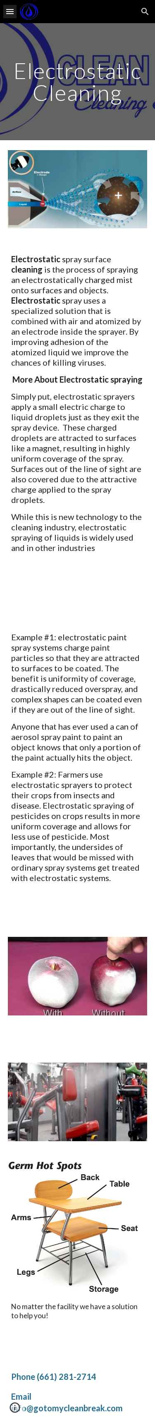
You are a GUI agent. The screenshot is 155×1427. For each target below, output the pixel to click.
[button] (10, 11)
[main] (78, 81)
